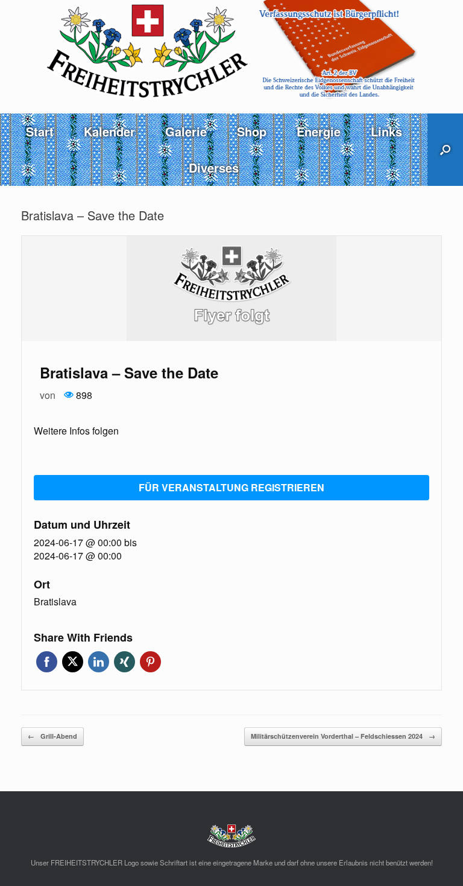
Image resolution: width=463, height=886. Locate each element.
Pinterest (150, 661)
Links (386, 131)
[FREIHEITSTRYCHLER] (231, 50)
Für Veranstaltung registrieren (231, 487)
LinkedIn (98, 661)
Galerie (186, 131)
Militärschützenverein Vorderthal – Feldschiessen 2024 (343, 736)
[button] (445, 149)
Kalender (109, 131)
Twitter (72, 661)
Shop (251, 131)
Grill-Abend (52, 736)
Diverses (214, 167)
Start (40, 131)
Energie (319, 131)
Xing (124, 661)
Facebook (46, 661)
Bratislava (55, 601)
